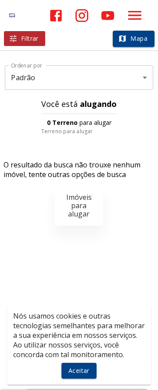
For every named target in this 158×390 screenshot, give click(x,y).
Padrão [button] (23, 77)
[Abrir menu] (135, 15)
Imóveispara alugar (79, 205)
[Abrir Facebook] (56, 15)
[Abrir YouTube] (107, 15)
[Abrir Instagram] (82, 15)
